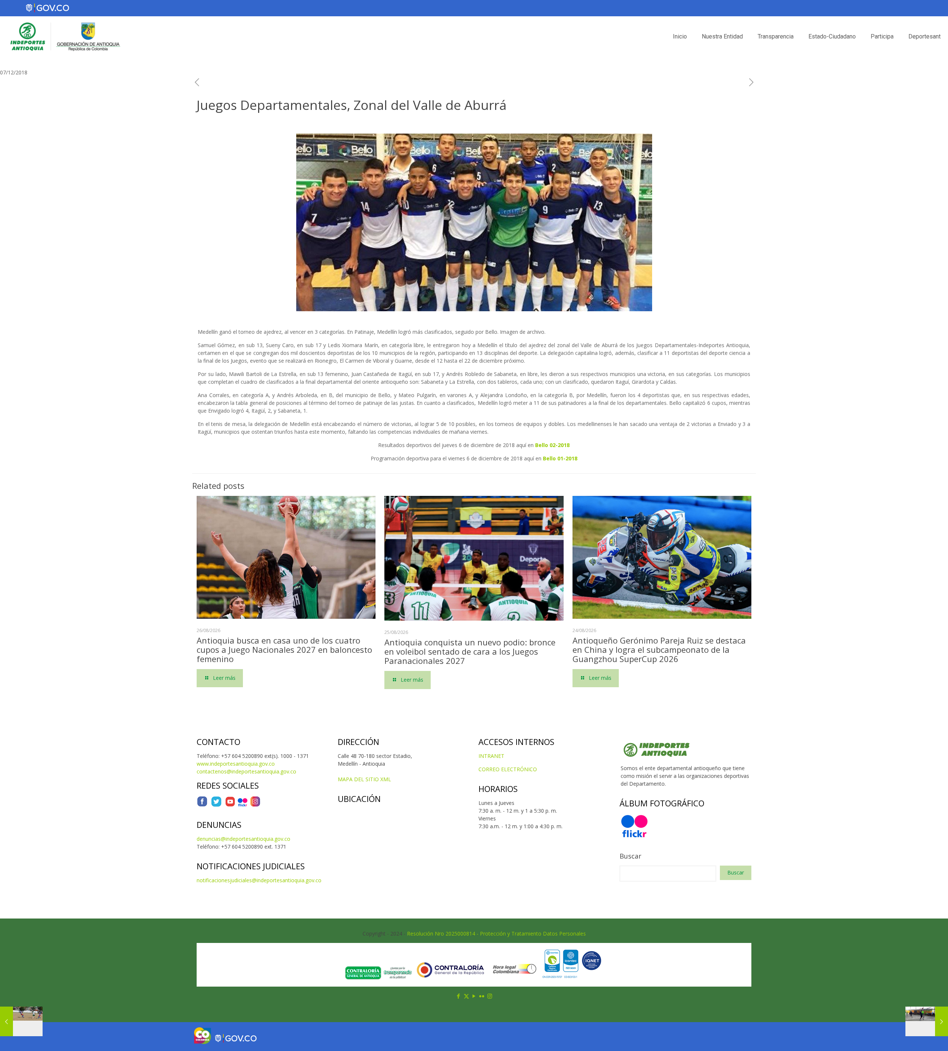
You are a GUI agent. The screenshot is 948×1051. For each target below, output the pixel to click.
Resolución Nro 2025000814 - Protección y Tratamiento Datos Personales (496, 933)
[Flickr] (242, 805)
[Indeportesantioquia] (64, 36)
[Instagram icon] (490, 996)
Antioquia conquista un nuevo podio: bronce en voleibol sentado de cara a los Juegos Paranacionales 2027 (469, 651)
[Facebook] (202, 805)
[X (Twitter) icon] (466, 996)
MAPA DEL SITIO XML (364, 779)
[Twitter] (216, 805)
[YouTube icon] (474, 996)
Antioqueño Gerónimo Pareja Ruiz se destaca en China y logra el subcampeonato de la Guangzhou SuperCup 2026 (659, 649)
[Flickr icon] (482, 996)
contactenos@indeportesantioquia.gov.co (246, 771)
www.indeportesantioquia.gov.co (236, 763)
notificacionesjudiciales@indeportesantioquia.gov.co (259, 880)
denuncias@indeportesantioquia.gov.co (243, 838)
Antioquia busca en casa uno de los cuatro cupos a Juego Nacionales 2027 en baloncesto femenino (284, 649)
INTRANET (491, 755)
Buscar (630, 856)
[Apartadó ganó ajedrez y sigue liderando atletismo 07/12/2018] (21, 1021)
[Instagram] (255, 805)
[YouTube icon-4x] (230, 805)
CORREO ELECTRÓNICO (507, 769)
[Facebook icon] (458, 996)
